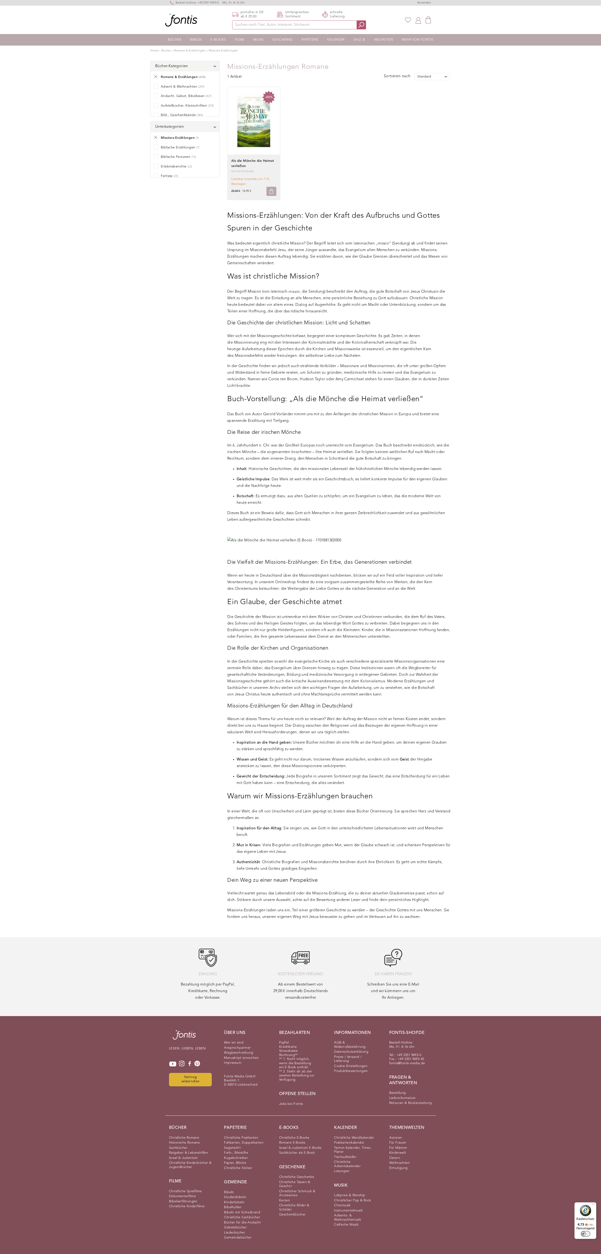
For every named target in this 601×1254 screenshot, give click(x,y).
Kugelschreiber (236, 1158)
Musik (258, 39)
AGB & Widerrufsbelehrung (350, 1044)
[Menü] (593, 1205)
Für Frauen (397, 1142)
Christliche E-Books (294, 1137)
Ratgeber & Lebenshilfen (188, 1152)
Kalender (336, 39)
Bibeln (196, 39)
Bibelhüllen (232, 1207)
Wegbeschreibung (238, 1052)
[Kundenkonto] (418, 20)
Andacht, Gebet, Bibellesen (186, 96)
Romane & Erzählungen (190, 50)
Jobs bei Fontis (291, 1104)
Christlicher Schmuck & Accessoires (297, 1193)
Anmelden (424, 2)
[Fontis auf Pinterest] (197, 1064)
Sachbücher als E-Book (297, 1152)
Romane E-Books (292, 1142)
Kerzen (284, 1200)
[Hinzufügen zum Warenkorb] (271, 191)
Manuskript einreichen (241, 1058)
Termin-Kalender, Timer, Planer (352, 1150)
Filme (239, 39)
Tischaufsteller (345, 1157)
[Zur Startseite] (184, 1037)
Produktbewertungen (351, 1071)
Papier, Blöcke (235, 1163)
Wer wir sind (233, 1042)
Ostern (394, 1158)
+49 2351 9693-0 (208, 2)
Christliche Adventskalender (347, 1164)
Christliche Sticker (238, 1168)
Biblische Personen (178, 157)
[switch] (585, 1234)
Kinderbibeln (234, 1202)
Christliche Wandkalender (354, 1137)
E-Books (218, 39)
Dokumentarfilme (182, 1196)
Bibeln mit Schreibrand (242, 1212)
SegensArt (232, 1147)
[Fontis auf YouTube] (173, 1064)
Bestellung (397, 1093)
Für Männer (398, 1147)
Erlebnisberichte (176, 166)
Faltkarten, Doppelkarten (243, 1142)
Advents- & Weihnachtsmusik (347, 1217)
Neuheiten (383, 39)
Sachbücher (178, 1147)
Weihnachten (399, 1163)
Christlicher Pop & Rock (352, 1200)
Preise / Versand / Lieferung (348, 1059)
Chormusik (342, 1205)
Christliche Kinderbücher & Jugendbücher (190, 1165)
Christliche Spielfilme (185, 1191)
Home (154, 50)
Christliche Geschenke (296, 1177)
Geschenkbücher (292, 1214)
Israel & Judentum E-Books (300, 1147)
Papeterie (310, 39)
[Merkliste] (408, 20)
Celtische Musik (346, 1224)
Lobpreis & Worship (349, 1195)
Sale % (359, 39)
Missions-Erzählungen (223, 50)
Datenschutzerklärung (351, 1051)
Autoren (395, 1137)
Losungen (341, 1171)
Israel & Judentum (183, 1158)
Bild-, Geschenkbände (182, 115)
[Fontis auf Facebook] (190, 1064)
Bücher (174, 39)
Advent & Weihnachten (182, 86)
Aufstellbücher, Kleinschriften (187, 105)
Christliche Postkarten (241, 1137)
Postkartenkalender (349, 1142)
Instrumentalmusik (348, 1210)
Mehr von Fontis (417, 39)
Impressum (232, 1062)
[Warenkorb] (428, 19)
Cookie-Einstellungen (350, 1066)
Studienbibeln (235, 1197)
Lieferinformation (402, 1098)
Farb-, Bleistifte (236, 1152)
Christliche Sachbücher (242, 1217)
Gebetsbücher (235, 1227)
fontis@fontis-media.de (407, 1063)
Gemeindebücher (238, 1237)
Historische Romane (184, 1142)
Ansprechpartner (237, 1047)
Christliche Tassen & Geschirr (294, 1184)
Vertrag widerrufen (190, 1079)
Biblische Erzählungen (180, 147)
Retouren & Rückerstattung (410, 1103)
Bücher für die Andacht (242, 1222)
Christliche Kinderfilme (186, 1206)
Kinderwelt (397, 1152)
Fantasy (169, 176)
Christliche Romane (184, 1137)
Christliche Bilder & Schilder (294, 1207)
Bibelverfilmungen (183, 1201)
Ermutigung (398, 1168)
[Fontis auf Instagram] (181, 1064)
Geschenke (282, 39)
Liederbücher (234, 1232)
